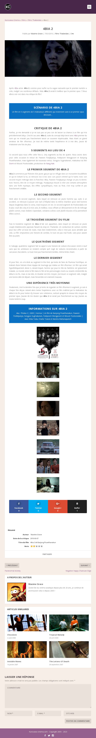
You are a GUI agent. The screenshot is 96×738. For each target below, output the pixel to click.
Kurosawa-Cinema (12, 20)
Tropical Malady (56, 635)
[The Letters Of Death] (69, 649)
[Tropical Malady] (69, 623)
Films (24, 20)
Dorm (11, 163)
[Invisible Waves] (27, 649)
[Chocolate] (27, 623)
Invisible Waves (14, 661)
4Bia (16, 88)
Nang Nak (50, 163)
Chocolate (12, 635)
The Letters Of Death (59, 661)
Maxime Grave (37, 33)
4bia (76, 135)
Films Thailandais (35, 20)
